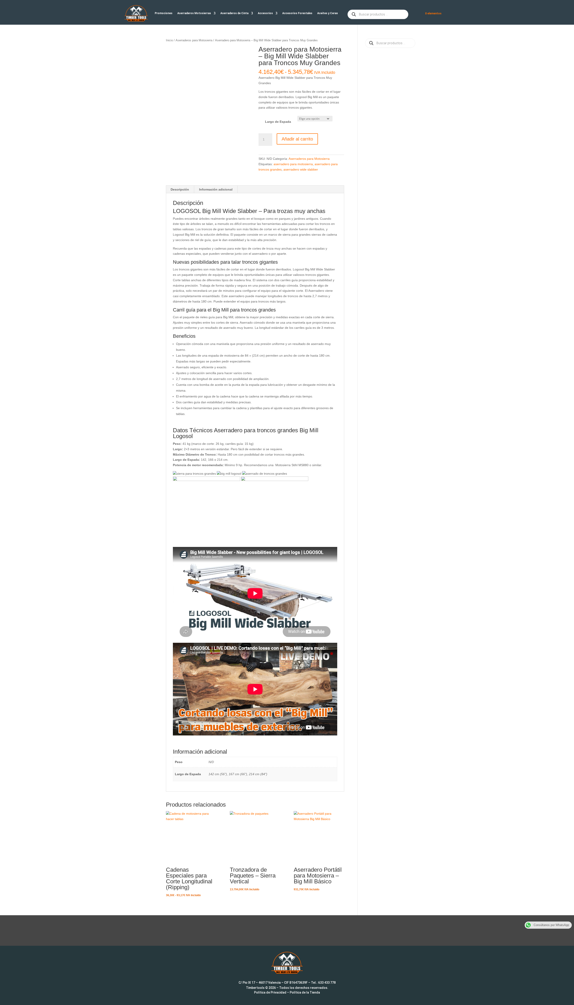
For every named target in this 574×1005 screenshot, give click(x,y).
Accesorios (265, 13)
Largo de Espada (278, 121)
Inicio (169, 40)
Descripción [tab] (180, 189)
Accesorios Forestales (297, 13)
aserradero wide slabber (300, 169)
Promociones (163, 13)
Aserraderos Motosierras (194, 13)
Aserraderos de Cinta (234, 13)
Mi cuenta (415, 14)
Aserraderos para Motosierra (194, 40)
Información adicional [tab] (216, 189)
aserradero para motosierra (293, 164)
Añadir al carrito (297, 138)
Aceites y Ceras (327, 13)
